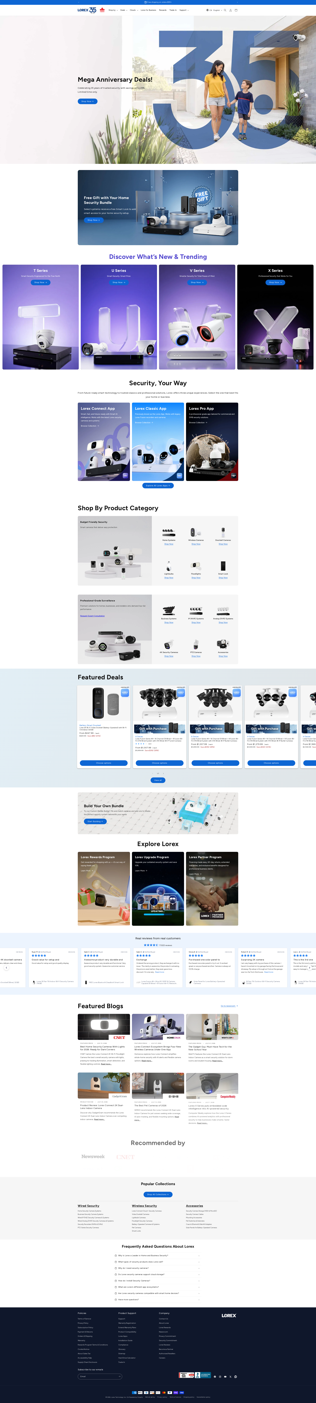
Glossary (121, 1349)
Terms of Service (84, 1319)
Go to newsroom (228, 1006)
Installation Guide (125, 1341)
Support (121, 1319)
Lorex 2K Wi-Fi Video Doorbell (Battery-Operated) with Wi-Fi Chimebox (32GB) (103, 729)
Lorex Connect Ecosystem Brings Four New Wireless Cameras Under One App (157, 1048)
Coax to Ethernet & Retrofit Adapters (199, 1224)
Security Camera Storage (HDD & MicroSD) (201, 1211)
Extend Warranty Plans (127, 1328)
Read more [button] (111, 972)
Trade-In (121, 1362)
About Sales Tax (84, 1354)
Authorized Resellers (167, 1354)
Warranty (81, 1341)
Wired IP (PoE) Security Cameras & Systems (93, 1218)
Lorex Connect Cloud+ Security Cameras (147, 1211)
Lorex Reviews (164, 1345)
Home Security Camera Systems (89, 1211)
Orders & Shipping (85, 1336)
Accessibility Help (85, 1358)
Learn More (85, 871)
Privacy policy (162, 1397)
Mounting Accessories (194, 1218)
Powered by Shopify (136, 1397)
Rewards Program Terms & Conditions (93, 1345)
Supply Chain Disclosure (87, 1362)
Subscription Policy (85, 1328)
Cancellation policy (203, 1397)
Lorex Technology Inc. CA (120, 1397)
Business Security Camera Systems (90, 1214)
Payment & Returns (85, 1332)
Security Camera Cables (194, 1214)
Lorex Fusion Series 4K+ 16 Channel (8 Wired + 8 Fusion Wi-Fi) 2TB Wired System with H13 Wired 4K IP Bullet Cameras (271, 740)
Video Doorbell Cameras (140, 1214)
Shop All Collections (156, 1194)
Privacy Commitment (167, 1336)
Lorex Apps (122, 1336)
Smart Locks (136, 1231)
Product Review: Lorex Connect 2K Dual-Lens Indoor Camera (101, 1106)
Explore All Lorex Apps (157, 486)
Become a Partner (166, 1349)
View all (158, 780)
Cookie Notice (83, 1349)
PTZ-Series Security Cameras (88, 1228)
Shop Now (86, 101)
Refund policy (150, 1397)
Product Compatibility (127, 1332)
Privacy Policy (83, 1323)
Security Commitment (168, 1341)
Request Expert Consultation (92, 616)
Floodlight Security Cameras (142, 1221)
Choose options (103, 763)
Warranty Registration (127, 1323)
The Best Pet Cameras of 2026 (150, 1105)
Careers (162, 1358)
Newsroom (163, 1332)
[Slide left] (152, 773)
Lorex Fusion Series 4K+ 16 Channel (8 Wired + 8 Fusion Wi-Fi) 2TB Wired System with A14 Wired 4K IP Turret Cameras (159, 740)
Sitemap (121, 1354)
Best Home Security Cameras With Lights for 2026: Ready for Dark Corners (102, 1048)
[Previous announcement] (78, 2)
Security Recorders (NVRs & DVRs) (90, 1224)
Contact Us (163, 1319)
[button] (113, 10)
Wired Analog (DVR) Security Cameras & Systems (96, 1221)
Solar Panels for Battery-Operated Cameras (201, 1228)
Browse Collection (88, 426)
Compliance (123, 1345)
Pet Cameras (136, 1228)
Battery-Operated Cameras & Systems (145, 1224)
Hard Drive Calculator (127, 1358)
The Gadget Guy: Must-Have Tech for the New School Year (210, 1048)
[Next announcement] (237, 2)
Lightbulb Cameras (139, 1218)
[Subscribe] (119, 1376)
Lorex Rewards (165, 1328)
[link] (53, 982)
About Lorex (164, 1323)
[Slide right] (163, 773)
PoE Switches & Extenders (195, 1221)
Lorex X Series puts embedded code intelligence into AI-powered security (208, 1106)
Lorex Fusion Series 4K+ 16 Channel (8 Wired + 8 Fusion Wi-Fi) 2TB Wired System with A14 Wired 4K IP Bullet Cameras (215, 740)
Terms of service (175, 1397)
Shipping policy (188, 1397)
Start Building (94, 821)
